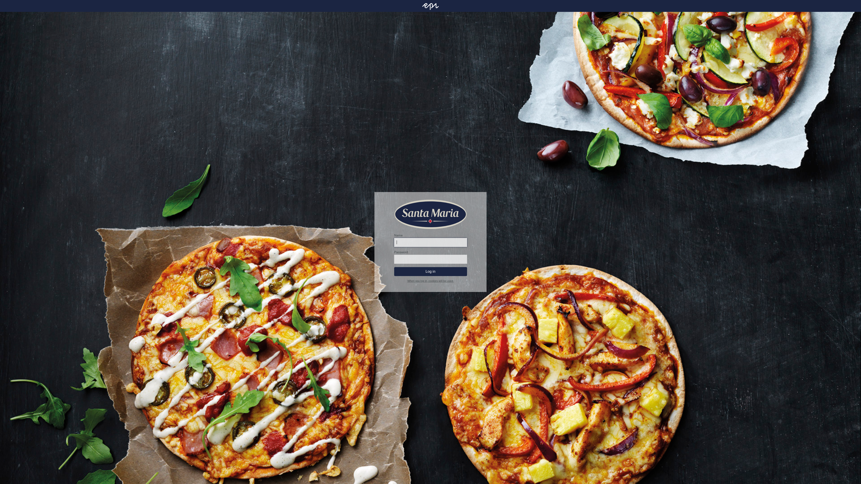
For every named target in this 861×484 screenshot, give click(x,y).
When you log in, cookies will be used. (430, 281)
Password (401, 252)
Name (398, 235)
